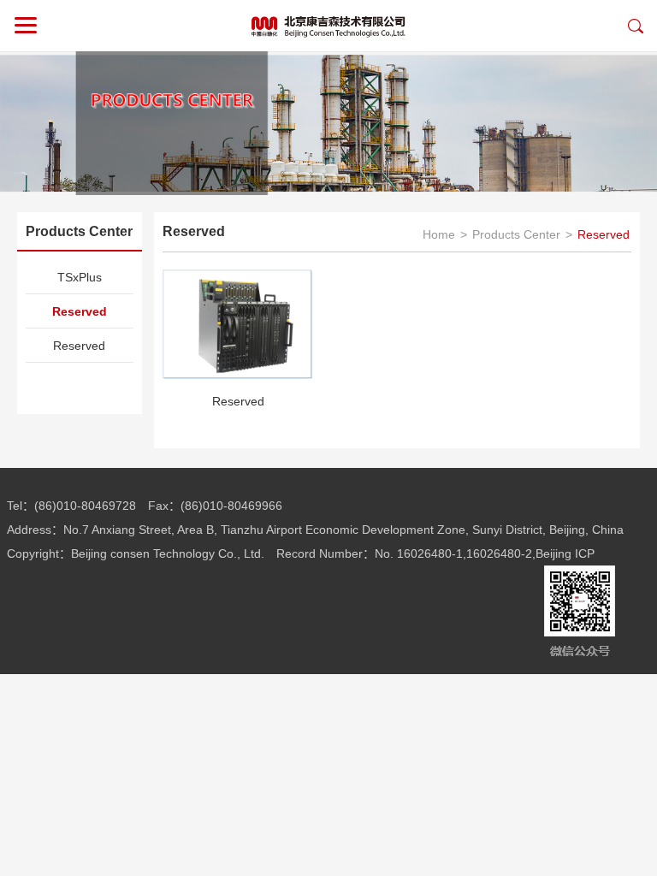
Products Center (516, 234)
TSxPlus (79, 277)
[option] (328, 123)
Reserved (79, 311)
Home (439, 234)
